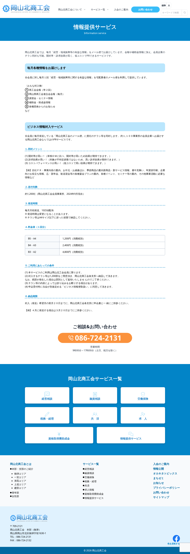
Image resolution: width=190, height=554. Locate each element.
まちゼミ (158, 478)
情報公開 (158, 468)
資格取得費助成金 (59, 438)
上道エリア (20, 484)
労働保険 (143, 398)
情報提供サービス (131, 438)
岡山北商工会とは (20, 464)
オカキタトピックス (165, 473)
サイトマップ (161, 497)
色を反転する (173, 543)
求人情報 (89, 489)
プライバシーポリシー (166, 487)
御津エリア (20, 473)
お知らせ (158, 483)
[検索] (184, 12)
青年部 (15, 492)
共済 (87, 485)
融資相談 (95, 398)
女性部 (15, 496)
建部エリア (20, 488)
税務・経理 (47, 418)
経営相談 (47, 398)
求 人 (143, 418)
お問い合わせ (145, 9)
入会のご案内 (161, 464)
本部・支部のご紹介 (22, 469)
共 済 (95, 418)
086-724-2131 (23, 536)
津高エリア (20, 480)
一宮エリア (20, 477)
